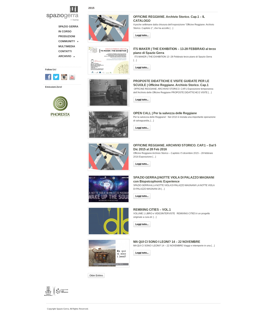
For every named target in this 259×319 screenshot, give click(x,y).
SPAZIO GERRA (68, 26)
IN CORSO (64, 31)
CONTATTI (65, 51)
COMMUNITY (68, 41)
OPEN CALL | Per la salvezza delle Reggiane (165, 113)
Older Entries (96, 275)
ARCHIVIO (66, 56)
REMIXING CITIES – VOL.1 (152, 209)
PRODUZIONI (66, 36)
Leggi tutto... (141, 35)
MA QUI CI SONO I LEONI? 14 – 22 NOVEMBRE (166, 241)
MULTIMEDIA (66, 46)
